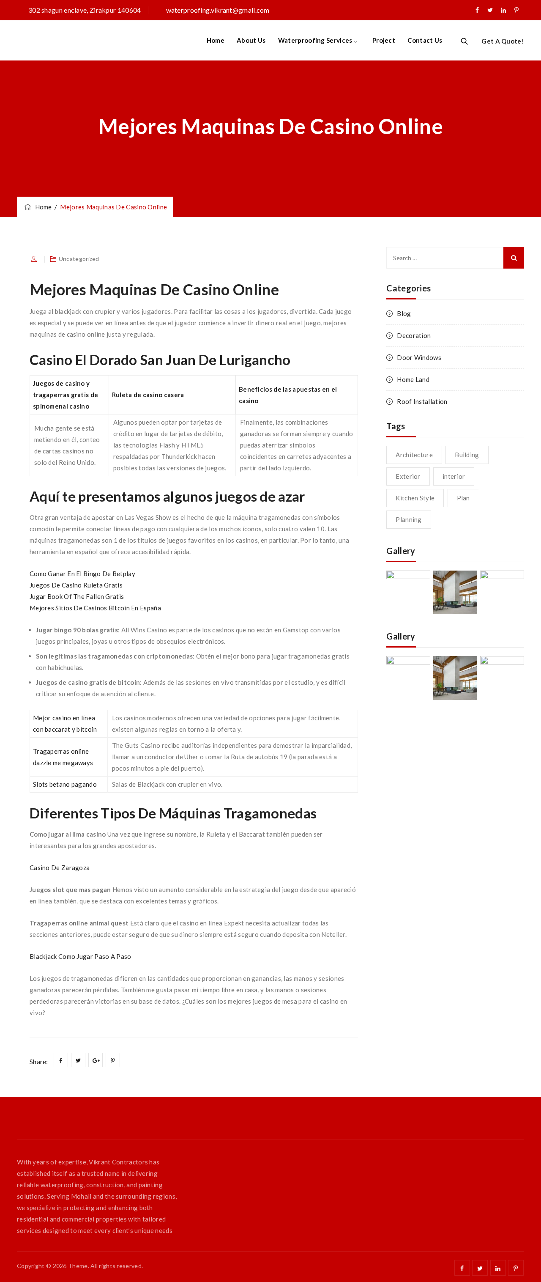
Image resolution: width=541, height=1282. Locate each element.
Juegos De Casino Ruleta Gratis (76, 585)
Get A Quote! (502, 41)
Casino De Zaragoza (60, 867)
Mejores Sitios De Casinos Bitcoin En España (95, 608)
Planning (408, 519)
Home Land (413, 379)
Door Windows (419, 357)
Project (383, 40)
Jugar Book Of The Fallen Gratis (77, 596)
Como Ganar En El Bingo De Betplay (82, 573)
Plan (463, 498)
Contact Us (424, 40)
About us (251, 40)
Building (467, 454)
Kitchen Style (415, 498)
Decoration (414, 335)
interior (454, 476)
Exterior (408, 476)
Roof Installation (422, 401)
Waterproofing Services (315, 40)
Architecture (414, 454)
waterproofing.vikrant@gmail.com (218, 10)
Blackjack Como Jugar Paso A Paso (80, 956)
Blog (404, 313)
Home (215, 40)
